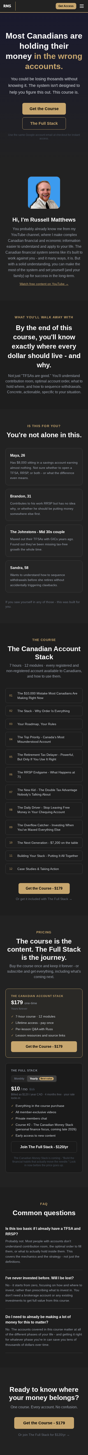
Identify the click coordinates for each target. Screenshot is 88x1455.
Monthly (19, 1078)
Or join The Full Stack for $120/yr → (44, 1434)
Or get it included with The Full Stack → (44, 899)
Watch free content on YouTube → (44, 284)
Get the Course (44, 108)
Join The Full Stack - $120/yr (44, 1147)
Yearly (41, 1078)
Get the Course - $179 (44, 888)
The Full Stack (44, 123)
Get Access (66, 6)
